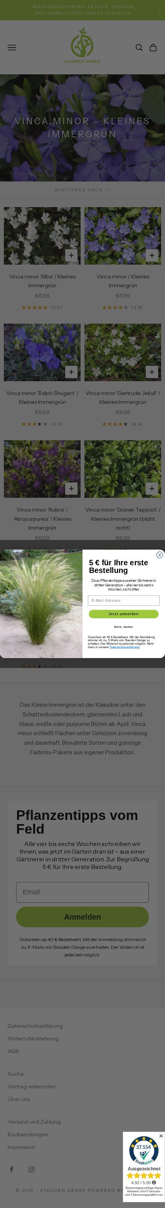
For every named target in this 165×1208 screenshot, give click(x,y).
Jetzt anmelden (124, 614)
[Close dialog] (160, 555)
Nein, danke (123, 627)
